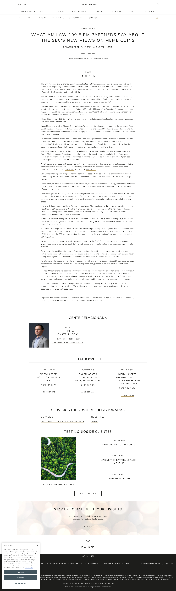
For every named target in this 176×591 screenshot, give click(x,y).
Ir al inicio (88, 547)
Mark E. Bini (69, 169)
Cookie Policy (29, 568)
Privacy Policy (75, 563)
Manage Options (20, 583)
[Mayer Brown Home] (88, 4)
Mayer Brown (71, 241)
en (157, 18)
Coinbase (121, 164)
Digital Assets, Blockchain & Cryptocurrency (62, 421)
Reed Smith (91, 169)
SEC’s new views (48, 122)
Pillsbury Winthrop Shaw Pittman (63, 206)
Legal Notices (59, 563)
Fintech (94, 421)
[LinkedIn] (82, 76)
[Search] (158, 4)
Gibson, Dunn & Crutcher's (74, 126)
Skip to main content (9, 1)
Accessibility (107, 563)
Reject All (20, 577)
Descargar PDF (88, 54)
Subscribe (88, 526)
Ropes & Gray (92, 174)
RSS (127, 563)
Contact (119, 563)
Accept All (20, 572)
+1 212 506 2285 (73, 339)
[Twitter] (94, 76)
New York (60, 339)
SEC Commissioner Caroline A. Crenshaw (69, 209)
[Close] (37, 546)
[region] (21, 566)
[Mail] (86, 76)
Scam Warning (91, 563)
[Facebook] (90, 76)
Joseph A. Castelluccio (98, 47)
